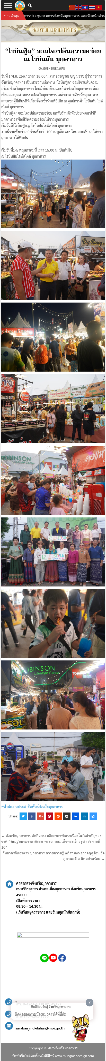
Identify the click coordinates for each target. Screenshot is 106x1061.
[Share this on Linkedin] (84, 816)
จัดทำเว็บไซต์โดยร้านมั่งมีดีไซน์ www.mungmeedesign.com (53, 1056)
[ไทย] (92, 6)
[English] (78, 6)
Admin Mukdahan (53, 68)
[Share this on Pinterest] (49, 816)
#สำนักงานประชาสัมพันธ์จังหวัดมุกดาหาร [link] (32, 806)
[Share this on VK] (66, 816)
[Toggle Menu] (8, 5)
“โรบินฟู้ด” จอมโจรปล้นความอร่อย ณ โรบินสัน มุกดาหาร (53, 55)
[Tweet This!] (23, 816)
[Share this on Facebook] (32, 816)
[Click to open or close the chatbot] (80, 1028)
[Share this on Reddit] (58, 816)
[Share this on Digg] (75, 816)
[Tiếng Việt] (98, 6)
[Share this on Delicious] (93, 816)
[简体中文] (72, 6)
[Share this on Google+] (40, 816)
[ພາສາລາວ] (85, 6)
